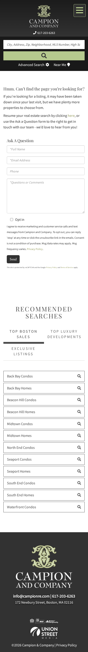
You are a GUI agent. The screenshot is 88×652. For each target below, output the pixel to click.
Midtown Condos (20, 423)
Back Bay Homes (19, 388)
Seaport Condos (19, 459)
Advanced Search (31, 64)
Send (13, 259)
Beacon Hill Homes (21, 412)
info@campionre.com (31, 596)
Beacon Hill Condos (21, 400)
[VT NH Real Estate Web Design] (44, 632)
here (71, 115)
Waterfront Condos (21, 507)
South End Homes (20, 495)
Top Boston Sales (23, 334)
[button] (44, 55)
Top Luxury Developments (64, 334)
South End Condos (21, 483)
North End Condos (21, 447)
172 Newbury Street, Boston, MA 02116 (44, 602)
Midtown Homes (19, 435)
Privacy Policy (35, 249)
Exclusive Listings (23, 351)
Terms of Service (67, 267)
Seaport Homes (18, 471)
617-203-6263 (46, 33)
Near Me (60, 64)
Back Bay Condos (20, 376)
